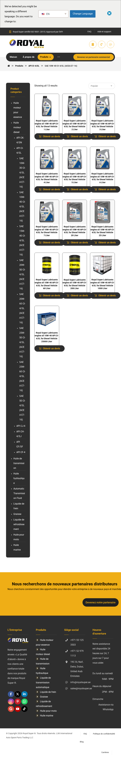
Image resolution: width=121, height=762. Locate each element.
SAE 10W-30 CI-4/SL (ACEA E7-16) (22, 172)
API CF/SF (19, 444)
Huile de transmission (18, 463)
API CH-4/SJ (20, 434)
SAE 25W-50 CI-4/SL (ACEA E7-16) (22, 342)
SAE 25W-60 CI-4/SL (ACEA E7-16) (22, 376)
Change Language (83, 13)
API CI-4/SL (19, 150)
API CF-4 (20, 452)
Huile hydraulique (18, 478)
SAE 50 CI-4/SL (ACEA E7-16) (22, 408)
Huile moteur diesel (17, 127)
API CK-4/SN (20, 140)
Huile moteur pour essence (17, 110)
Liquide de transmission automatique (43, 682)
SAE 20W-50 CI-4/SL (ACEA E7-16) (22, 274)
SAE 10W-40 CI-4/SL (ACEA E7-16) (22, 206)
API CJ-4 (20, 426)
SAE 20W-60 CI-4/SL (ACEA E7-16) (22, 308)
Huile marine (17, 547)
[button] (58, 57)
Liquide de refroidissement (18, 524)
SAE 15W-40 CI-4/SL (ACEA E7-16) (22, 240)
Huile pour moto (18, 537)
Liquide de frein (18, 506)
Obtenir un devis (51, 136)
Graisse (17, 514)
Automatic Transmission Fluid (19, 493)
